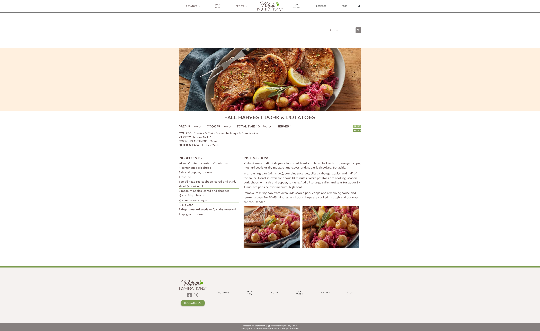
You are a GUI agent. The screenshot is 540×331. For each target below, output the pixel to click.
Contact (321, 6)
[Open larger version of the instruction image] (273, 227)
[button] (358, 6)
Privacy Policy (290, 325)
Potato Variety (194, 30)
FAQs (344, 6)
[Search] (358, 30)
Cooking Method (233, 30)
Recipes (274, 293)
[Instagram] (195, 295)
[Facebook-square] (189, 295)
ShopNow (250, 292)
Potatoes (224, 293)
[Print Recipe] (344, 126)
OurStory (296, 6)
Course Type (271, 30)
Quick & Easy (306, 30)
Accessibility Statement (254, 325)
